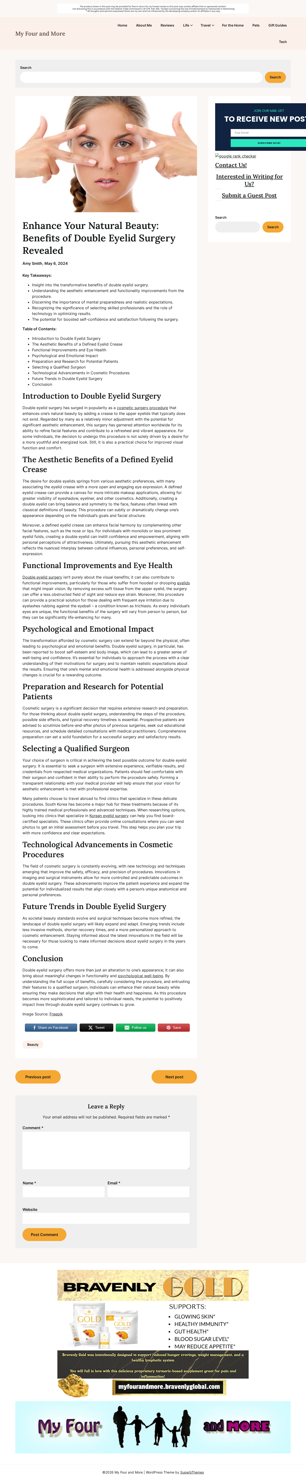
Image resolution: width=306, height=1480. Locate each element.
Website (29, 1209)
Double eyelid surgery (42, 577)
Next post (174, 1076)
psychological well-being (140, 975)
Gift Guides (277, 25)
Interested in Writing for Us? (249, 180)
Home (122, 25)
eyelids (183, 582)
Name (29, 1183)
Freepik (56, 1014)
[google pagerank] (235, 156)
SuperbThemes (192, 1472)
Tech (283, 42)
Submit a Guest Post (249, 195)
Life (186, 25)
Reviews (167, 25)
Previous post (38, 1076)
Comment (33, 1127)
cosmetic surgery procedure (142, 407)
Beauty (32, 1044)
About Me (144, 25)
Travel (206, 25)
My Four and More (40, 33)
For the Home (233, 25)
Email (114, 1183)
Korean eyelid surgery (109, 815)
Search (26, 67)
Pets (256, 25)
